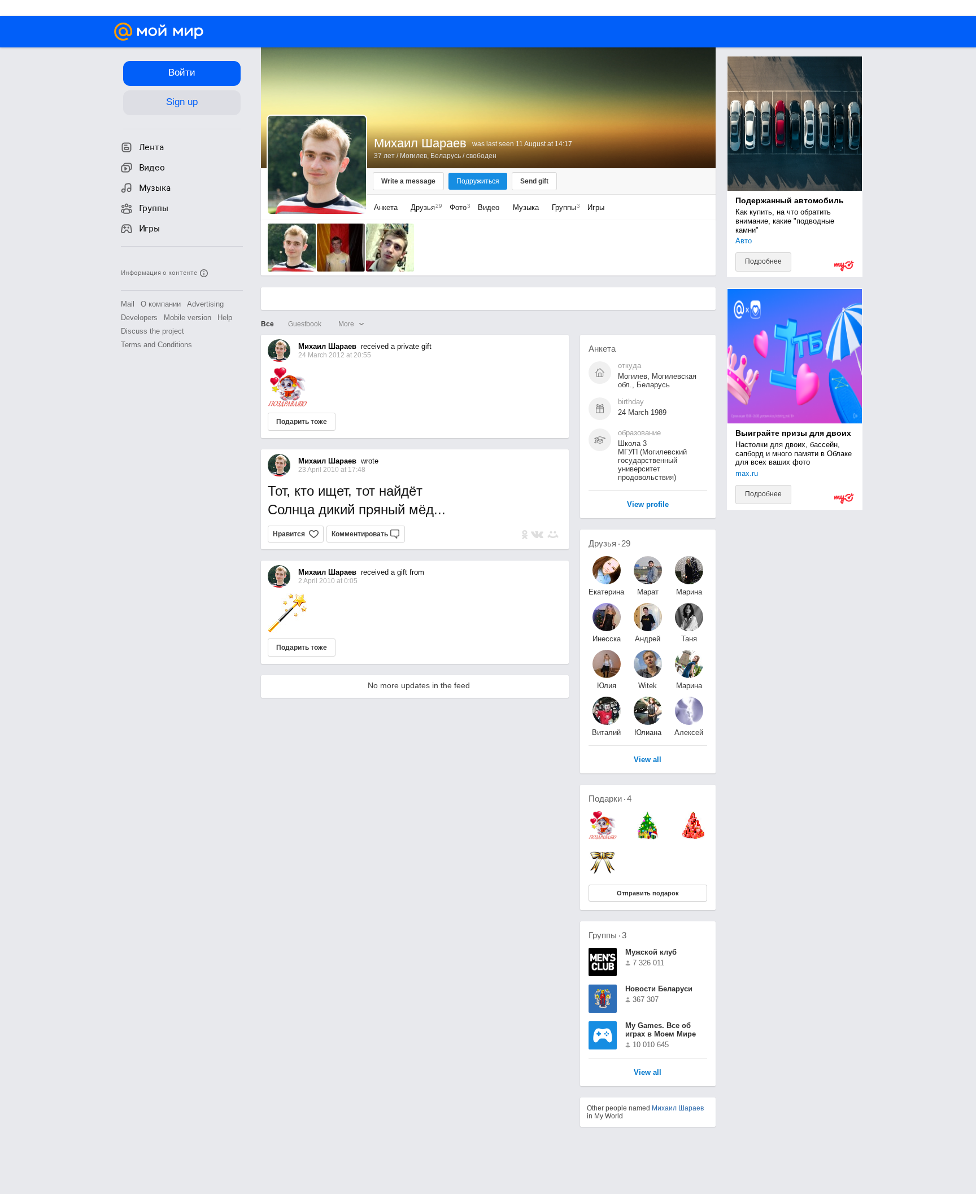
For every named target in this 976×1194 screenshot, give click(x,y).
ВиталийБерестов (606, 732)
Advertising (205, 304)
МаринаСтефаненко (689, 685)
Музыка (526, 207)
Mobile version (187, 317)
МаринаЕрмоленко (689, 592)
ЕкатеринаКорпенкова (607, 592)
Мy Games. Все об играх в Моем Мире (660, 1029)
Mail (127, 304)
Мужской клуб (651, 952)
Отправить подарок (648, 893)
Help (224, 317)
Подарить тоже (301, 422)
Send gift (534, 181)
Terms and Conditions (156, 344)
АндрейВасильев (647, 639)
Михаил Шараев (678, 1108)
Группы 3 (607, 935)
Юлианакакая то (648, 732)
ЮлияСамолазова (607, 685)
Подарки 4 (610, 798)
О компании (161, 304)
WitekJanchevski (648, 685)
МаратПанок (648, 592)
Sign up (182, 102)
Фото (457, 207)
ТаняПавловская (689, 639)
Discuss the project (152, 331)
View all (647, 1073)
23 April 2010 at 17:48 (331, 470)
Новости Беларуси (658, 989)
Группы (563, 207)
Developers (139, 317)
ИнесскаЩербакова (607, 639)
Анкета (386, 207)
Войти (181, 72)
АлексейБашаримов (689, 732)
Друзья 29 (609, 543)
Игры (595, 207)
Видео (490, 207)
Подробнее (763, 261)
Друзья (424, 207)
